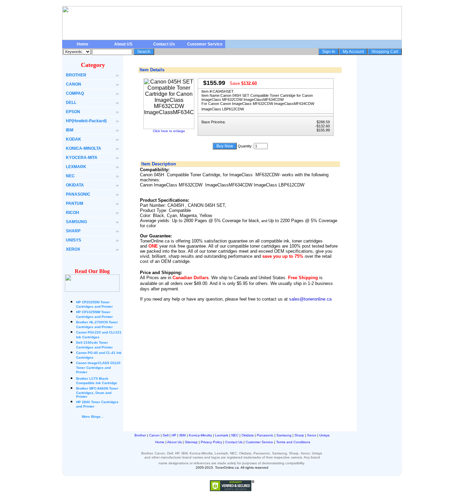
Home (82, 44)
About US (123, 44)
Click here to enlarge (169, 131)
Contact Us (164, 44)
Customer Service (204, 44)
